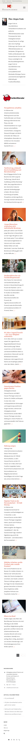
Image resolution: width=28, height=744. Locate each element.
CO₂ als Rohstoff (9, 698)
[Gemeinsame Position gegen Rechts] (14, 376)
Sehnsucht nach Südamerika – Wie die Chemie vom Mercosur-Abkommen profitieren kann (14, 711)
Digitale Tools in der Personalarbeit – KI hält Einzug (12, 491)
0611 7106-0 (12, 684)
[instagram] (11, 739)
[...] (14, 146)
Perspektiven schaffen (12, 98)
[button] (14, 733)
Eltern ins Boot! (12, 606)
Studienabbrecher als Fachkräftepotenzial (12, 265)
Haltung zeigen (12, 436)
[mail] (16, 739)
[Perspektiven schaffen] (14, 98)
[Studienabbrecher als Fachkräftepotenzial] (14, 265)
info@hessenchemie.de (12, 687)
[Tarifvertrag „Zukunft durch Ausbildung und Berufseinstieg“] (14, 158)
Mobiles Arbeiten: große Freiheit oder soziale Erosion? (12, 552)
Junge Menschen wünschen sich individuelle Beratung (12, 214)
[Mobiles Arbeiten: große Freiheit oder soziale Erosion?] (14, 552)
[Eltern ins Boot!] (14, 606)
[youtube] (8, 739)
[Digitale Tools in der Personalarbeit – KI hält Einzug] (14, 491)
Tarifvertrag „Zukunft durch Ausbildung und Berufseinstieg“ (12, 158)
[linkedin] (14, 739)
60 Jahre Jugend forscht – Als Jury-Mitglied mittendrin (12, 322)
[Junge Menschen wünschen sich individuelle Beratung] (14, 214)
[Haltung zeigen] (14, 436)
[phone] (19, 739)
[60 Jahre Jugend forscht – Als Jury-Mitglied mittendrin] (14, 322)
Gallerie (16, 98)
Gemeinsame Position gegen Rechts (12, 376)
